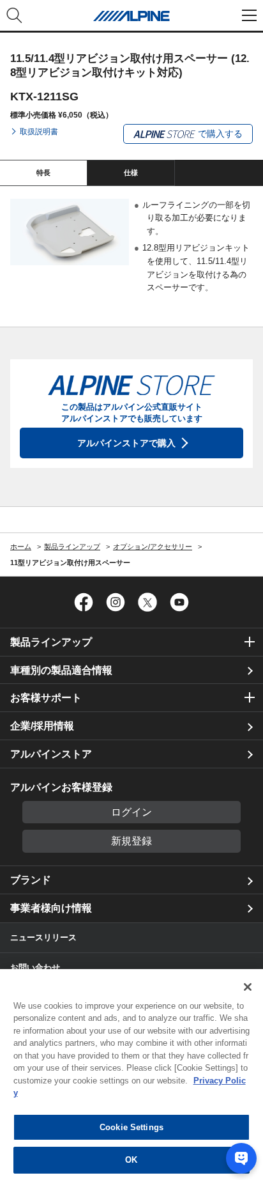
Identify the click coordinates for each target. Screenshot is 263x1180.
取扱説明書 (39, 131)
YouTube (179, 602)
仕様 (131, 172)
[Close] (248, 987)
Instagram (115, 602)
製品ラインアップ (51, 642)
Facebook (83, 602)
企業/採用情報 (42, 725)
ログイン (131, 812)
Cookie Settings (131, 1127)
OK (131, 1160)
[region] (131, 1074)
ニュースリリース (43, 937)
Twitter (147, 602)
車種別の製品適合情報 (61, 670)
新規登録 (131, 840)
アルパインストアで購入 (126, 443)
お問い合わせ (35, 967)
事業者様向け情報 (51, 908)
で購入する (219, 133)
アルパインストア (51, 754)
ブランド (30, 879)
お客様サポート (46, 697)
